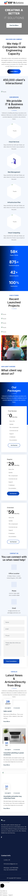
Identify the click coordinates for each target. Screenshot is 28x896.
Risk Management (14, 172)
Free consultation (11, 661)
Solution (6, 318)
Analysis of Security (10, 323)
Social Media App (9, 327)
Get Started (14, 445)
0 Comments (16, 708)
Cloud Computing (14, 233)
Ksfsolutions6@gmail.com (11, 864)
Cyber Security (9, 314)
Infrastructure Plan (14, 202)
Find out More (14, 25)
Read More (7, 721)
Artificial (6, 332)
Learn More (14, 71)
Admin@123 (8, 708)
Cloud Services (14, 142)
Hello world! (8, 711)
